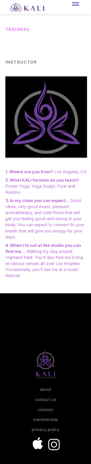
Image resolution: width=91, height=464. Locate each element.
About (45, 389)
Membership (45, 419)
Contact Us (45, 399)
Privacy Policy (46, 429)
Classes (45, 409)
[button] (75, 4)
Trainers (17, 29)
